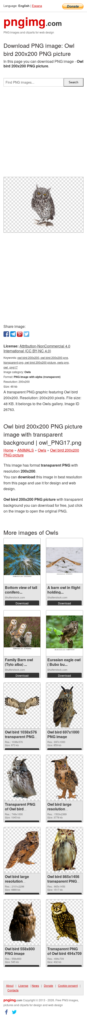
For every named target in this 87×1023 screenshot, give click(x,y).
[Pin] (20, 334)
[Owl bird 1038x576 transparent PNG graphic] (22, 705)
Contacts (13, 990)
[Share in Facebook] (6, 334)
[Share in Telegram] (13, 334)
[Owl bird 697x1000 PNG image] (64, 705)
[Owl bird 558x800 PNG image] (22, 922)
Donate (48, 985)
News (35, 985)
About (9, 985)
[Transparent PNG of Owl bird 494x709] (64, 922)
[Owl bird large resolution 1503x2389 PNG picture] (64, 778)
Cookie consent (68, 985)
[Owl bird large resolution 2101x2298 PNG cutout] (22, 850)
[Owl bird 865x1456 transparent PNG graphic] (64, 850)
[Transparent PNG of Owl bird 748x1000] (22, 778)
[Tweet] (26, 334)
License (23, 985)
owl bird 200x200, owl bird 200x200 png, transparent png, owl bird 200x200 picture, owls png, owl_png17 (36, 362)
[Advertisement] (43, 133)
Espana (37, 5)
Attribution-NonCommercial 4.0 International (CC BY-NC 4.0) (36, 348)
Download (22, 603)
